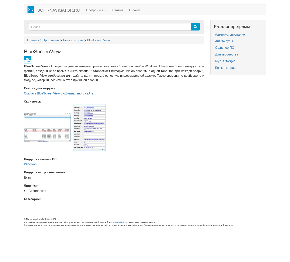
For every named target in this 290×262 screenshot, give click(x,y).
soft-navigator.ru (58, 10)
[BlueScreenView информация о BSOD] (89, 127)
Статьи (117, 10)
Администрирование (230, 34)
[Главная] (32, 9)
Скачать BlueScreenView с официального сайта (58, 93)
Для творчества (226, 54)
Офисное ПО (224, 47)
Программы (95, 10)
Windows (30, 164)
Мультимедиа (225, 60)
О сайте (135, 10)
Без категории (225, 67)
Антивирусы (224, 41)
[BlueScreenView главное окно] (47, 127)
